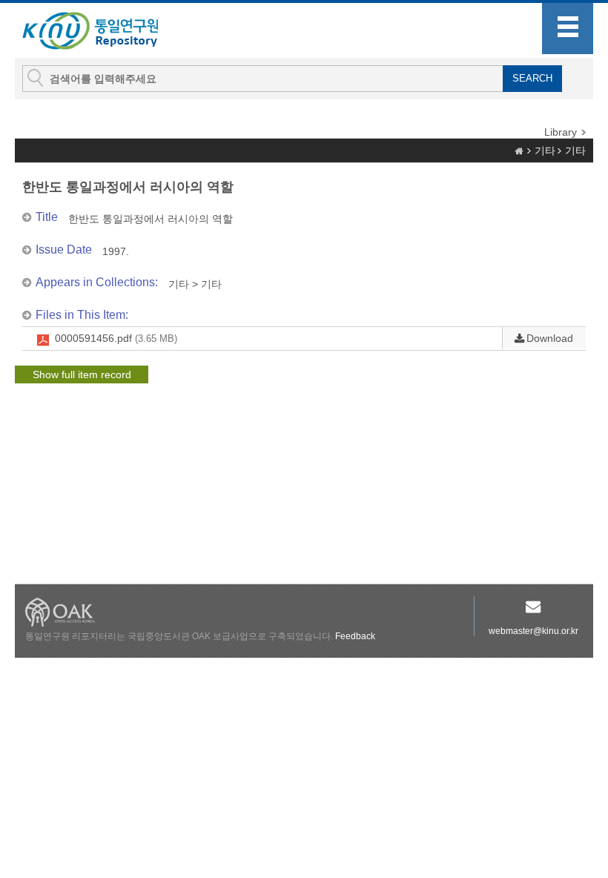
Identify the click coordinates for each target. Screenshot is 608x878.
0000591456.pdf (116, 338)
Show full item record (82, 374)
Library (560, 132)
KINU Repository (102, 31)
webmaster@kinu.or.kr (533, 631)
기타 (545, 150)
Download (549, 338)
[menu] (567, 28)
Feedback (355, 636)
